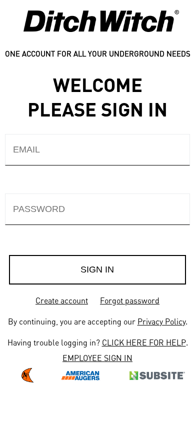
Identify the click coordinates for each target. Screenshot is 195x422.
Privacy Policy (162, 321)
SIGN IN (97, 269)
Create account (62, 300)
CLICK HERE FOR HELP (144, 342)
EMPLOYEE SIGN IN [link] (97, 357)
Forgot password (130, 300)
